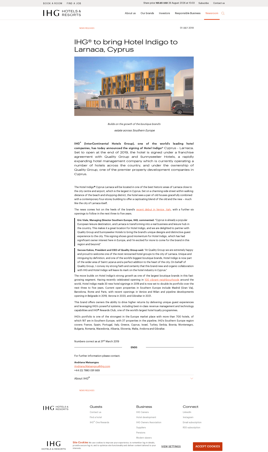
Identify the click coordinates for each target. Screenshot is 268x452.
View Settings (171, 446)
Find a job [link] (74, 3)
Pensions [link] (140, 433)
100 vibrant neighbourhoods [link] (162, 280)
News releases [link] (86, 28)
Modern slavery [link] (144, 438)
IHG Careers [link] (142, 412)
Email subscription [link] (192, 422)
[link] (66, 17)
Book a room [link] (52, 3)
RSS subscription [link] (191, 428)
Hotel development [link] (146, 417)
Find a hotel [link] (96, 417)
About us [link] (130, 13)
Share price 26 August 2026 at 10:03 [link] (169, 3)
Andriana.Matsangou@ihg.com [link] (92, 366)
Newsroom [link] (211, 13)
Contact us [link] (219, 3)
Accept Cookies (207, 446)
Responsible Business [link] (188, 13)
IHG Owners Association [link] (148, 422)
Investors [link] (164, 13)
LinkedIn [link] (187, 412)
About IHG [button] (82, 378)
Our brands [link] (147, 13)
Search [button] (223, 13)
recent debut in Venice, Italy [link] (153, 209)
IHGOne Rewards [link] (99, 422)
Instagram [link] (188, 417)
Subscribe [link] (204, 3)
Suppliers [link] (141, 428)
